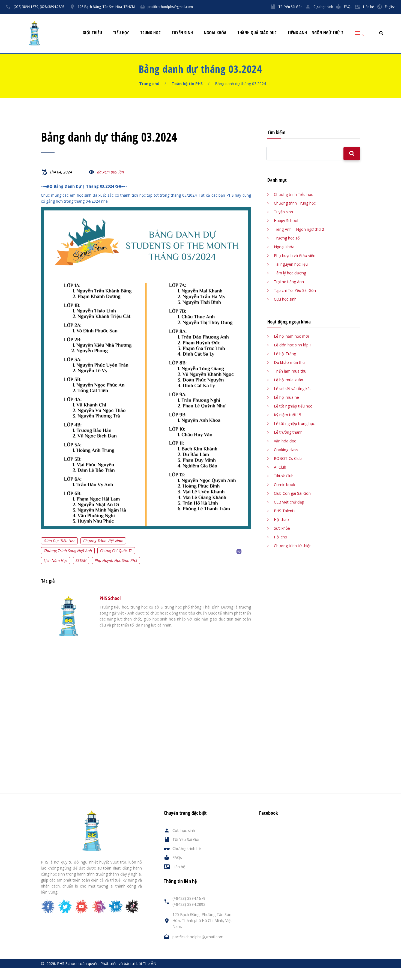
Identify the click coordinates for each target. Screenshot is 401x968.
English (390, 6)
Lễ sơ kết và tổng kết (292, 388)
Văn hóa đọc (285, 440)
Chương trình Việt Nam (103, 540)
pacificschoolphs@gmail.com (170, 6)
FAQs (348, 6)
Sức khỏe (282, 528)
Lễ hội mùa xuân (288, 379)
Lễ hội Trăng (285, 353)
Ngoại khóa (215, 32)
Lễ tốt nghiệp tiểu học (293, 406)
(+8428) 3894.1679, (189, 898)
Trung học (150, 32)
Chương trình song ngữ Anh (68, 550)
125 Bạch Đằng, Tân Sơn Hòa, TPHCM (106, 6)
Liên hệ (368, 6)
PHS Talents (284, 510)
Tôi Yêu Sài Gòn (291, 6)
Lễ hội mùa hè (286, 397)
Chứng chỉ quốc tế (116, 550)
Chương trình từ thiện (293, 545)
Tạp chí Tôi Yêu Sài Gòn (295, 290)
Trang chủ (149, 83)
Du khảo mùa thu (289, 362)
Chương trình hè (186, 848)
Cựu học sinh (323, 6)
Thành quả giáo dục (257, 32)
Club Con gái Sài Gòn (292, 493)
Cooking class (286, 449)
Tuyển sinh (182, 32)
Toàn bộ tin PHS (187, 83)
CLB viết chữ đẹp (289, 502)
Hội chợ (280, 537)
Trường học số (287, 238)
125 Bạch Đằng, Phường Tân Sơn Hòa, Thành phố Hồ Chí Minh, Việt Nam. (202, 920)
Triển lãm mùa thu (290, 371)
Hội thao (281, 519)
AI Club (280, 467)
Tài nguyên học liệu (291, 264)
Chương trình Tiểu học (293, 194)
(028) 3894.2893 (52, 6)
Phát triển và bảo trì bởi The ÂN (128, 963)
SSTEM (81, 560)
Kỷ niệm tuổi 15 (287, 414)
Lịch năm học (55, 560)
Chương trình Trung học (295, 203)
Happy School (286, 220)
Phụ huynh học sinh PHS (116, 560)
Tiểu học (121, 32)
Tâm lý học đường (290, 272)
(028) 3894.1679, (26, 6)
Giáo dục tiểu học (59, 540)
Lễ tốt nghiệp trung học (294, 423)
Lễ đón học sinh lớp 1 (293, 344)
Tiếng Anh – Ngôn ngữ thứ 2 (315, 32)
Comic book (284, 484)
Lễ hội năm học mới (291, 336)
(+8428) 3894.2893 (188, 904)
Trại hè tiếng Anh (289, 281)
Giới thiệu (92, 32)
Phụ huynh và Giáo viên (294, 255)
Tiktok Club (284, 475)
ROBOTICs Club (288, 458)
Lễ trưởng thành (288, 432)
